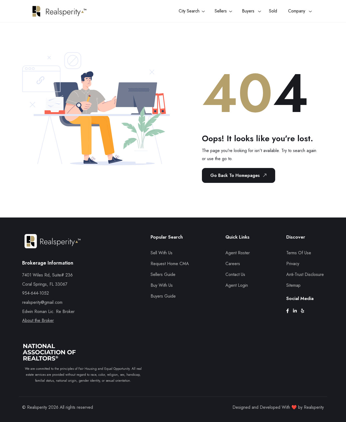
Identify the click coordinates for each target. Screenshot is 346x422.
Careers (232, 264)
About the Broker (38, 320)
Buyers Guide (163, 296)
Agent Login (236, 285)
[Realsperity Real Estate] (52, 246)
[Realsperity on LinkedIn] (297, 311)
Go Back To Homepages (235, 175)
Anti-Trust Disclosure (305, 274)
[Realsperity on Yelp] (304, 311)
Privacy (292, 264)
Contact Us (235, 274)
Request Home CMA (170, 264)
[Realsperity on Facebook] (289, 311)
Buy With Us (162, 285)
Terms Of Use (298, 253)
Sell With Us (161, 253)
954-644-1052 (35, 293)
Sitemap (293, 285)
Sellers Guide (163, 274)
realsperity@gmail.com (42, 302)
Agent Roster (237, 253)
